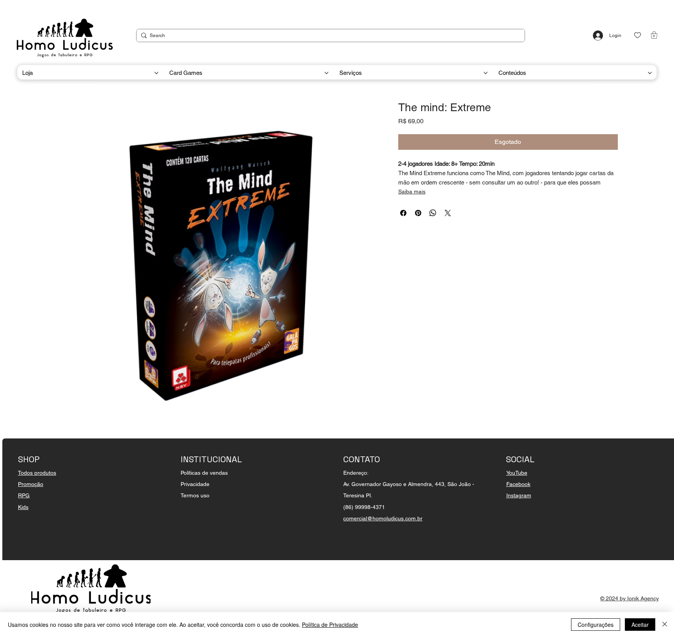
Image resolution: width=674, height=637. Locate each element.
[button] (654, 35)
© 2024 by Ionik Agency (629, 598)
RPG (24, 495)
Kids (23, 507)
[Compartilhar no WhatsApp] (433, 213)
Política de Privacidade (330, 624)
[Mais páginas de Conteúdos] (650, 73)
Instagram (518, 495)
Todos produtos (37, 473)
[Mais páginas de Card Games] (326, 73)
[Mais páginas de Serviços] (486, 73)
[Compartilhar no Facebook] (403, 213)
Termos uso (195, 495)
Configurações (596, 624)
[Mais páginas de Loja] (156, 73)
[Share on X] (447, 213)
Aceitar (640, 624)
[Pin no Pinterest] (418, 213)
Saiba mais (412, 191)
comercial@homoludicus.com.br (382, 518)
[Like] (637, 35)
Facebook (518, 484)
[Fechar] (664, 624)
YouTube (516, 473)
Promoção (30, 484)
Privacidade (195, 484)
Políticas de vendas (204, 473)
